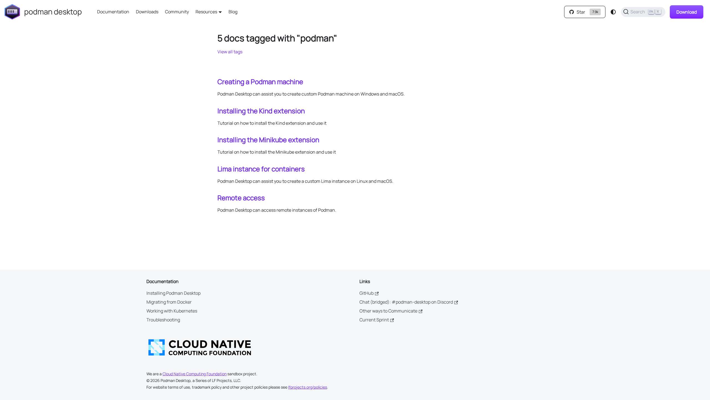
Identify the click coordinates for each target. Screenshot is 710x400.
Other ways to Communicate (388, 311)
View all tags (229, 52)
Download (686, 12)
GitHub (366, 293)
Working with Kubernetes (171, 311)
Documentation (113, 12)
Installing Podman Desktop (173, 293)
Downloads (147, 12)
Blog (233, 12)
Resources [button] (206, 12)
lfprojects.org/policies (307, 387)
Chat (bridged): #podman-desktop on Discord (406, 302)
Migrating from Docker (169, 302)
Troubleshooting (163, 320)
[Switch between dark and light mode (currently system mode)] (613, 12)
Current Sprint (374, 320)
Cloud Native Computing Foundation (195, 373)
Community (177, 12)
